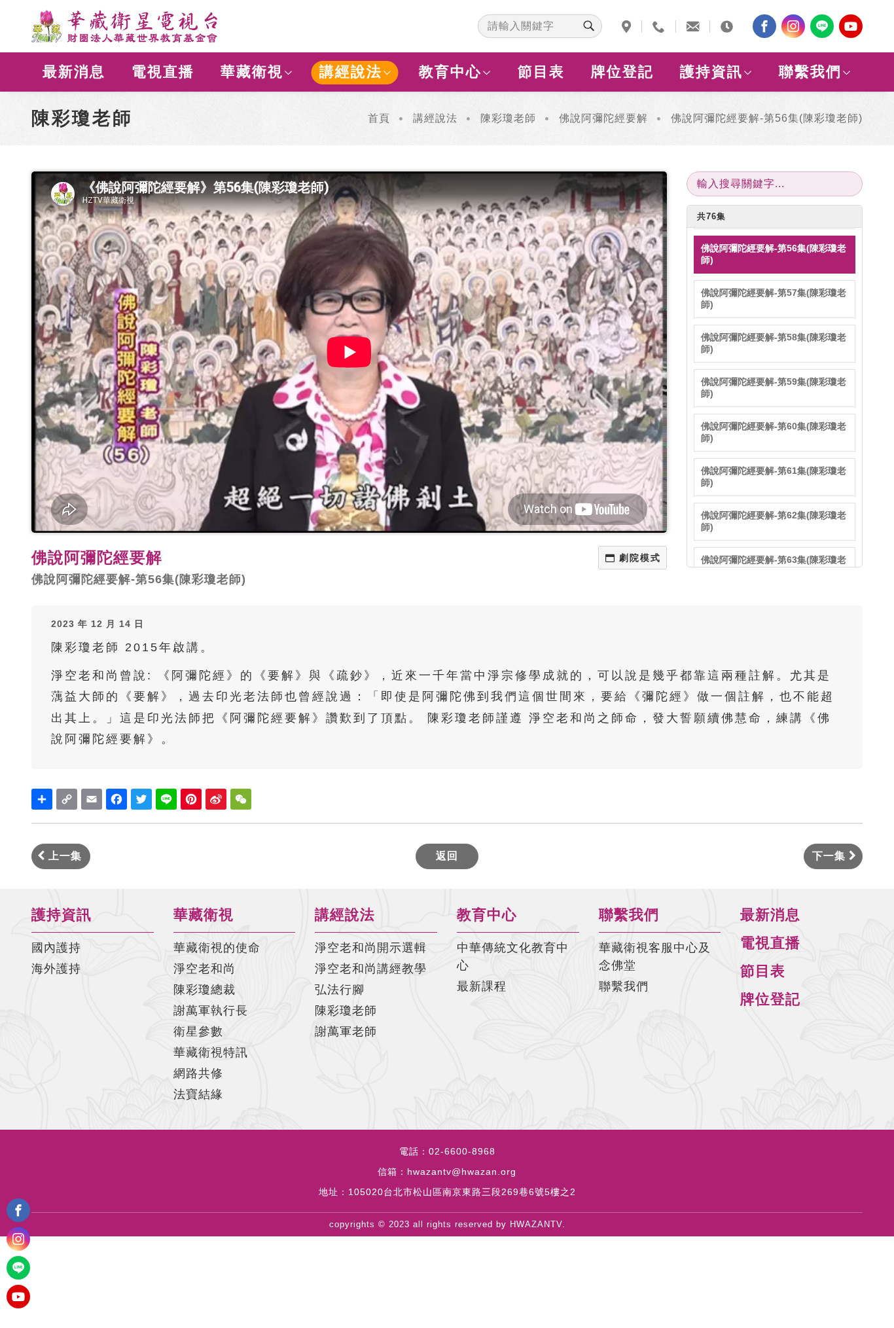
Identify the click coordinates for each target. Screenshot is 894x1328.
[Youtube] (851, 26)
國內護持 (56, 947)
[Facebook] (764, 26)
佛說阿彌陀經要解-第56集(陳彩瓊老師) (773, 254)
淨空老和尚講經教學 (371, 968)
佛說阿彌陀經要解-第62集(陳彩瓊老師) (773, 521)
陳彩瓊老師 (508, 118)
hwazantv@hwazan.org (461, 1171)
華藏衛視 (252, 71)
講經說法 (350, 71)
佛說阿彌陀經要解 (603, 118)
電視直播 (163, 71)
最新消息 (74, 71)
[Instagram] (793, 26)
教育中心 (450, 71)
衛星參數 (198, 1031)
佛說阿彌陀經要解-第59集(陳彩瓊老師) (773, 387)
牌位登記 (622, 71)
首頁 (379, 118)
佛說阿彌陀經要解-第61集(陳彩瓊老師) (773, 476)
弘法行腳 (340, 989)
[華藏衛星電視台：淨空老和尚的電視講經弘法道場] (124, 26)
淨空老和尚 (204, 968)
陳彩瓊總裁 (204, 989)
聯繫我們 (810, 71)
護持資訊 (711, 71)
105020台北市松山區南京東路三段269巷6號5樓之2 (462, 1192)
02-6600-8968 (462, 1151)
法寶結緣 (198, 1094)
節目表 (541, 71)
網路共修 (198, 1073)
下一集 (830, 855)
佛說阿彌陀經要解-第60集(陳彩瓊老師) (773, 432)
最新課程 (482, 986)
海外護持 (56, 968)
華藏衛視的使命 (216, 947)
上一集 (63, 855)
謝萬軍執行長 (210, 1010)
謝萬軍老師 (346, 1031)
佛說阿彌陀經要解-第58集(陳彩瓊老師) (773, 343)
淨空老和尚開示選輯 (371, 947)
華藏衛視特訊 (210, 1052)
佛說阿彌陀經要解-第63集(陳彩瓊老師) (773, 565)
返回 (447, 855)
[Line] (822, 26)
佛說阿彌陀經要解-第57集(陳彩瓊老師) (773, 298)
